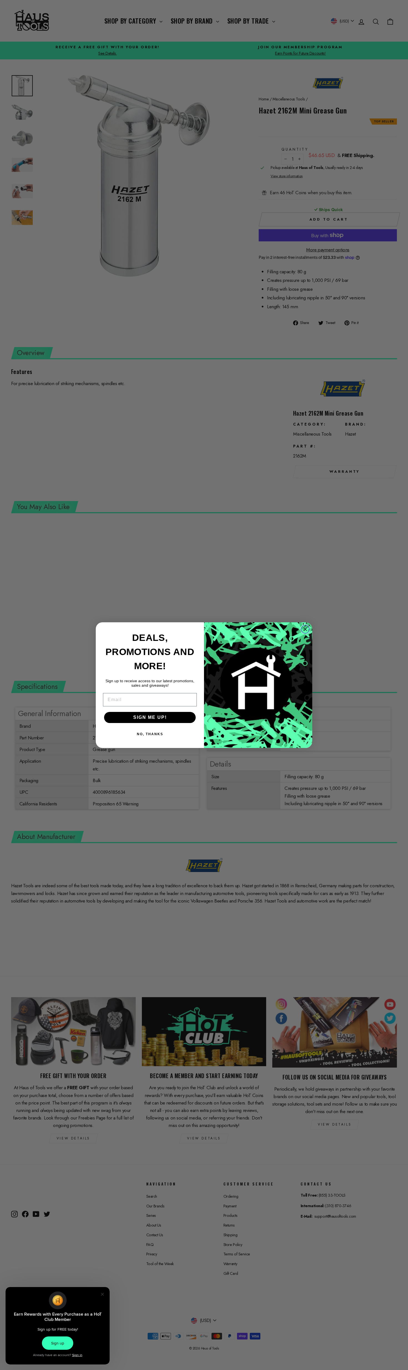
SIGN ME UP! (150, 717)
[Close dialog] (305, 629)
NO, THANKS (150, 734)
